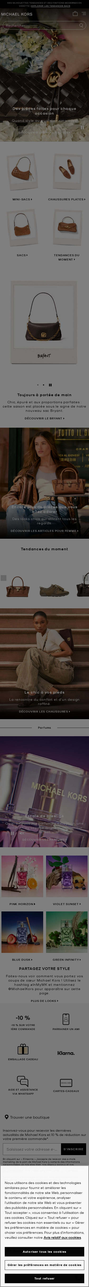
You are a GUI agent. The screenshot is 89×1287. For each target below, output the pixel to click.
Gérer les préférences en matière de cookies (45, 1265)
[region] (44, 1226)
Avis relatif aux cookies (62, 1237)
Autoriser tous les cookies (44, 1252)
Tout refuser (44, 1278)
